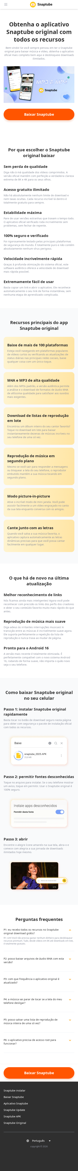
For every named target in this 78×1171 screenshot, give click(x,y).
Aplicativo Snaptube (16, 1103)
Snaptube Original (15, 1123)
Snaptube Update (14, 1110)
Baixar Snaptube (14, 1097)
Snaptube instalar (14, 1090)
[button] (39, 1140)
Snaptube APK (12, 1116)
